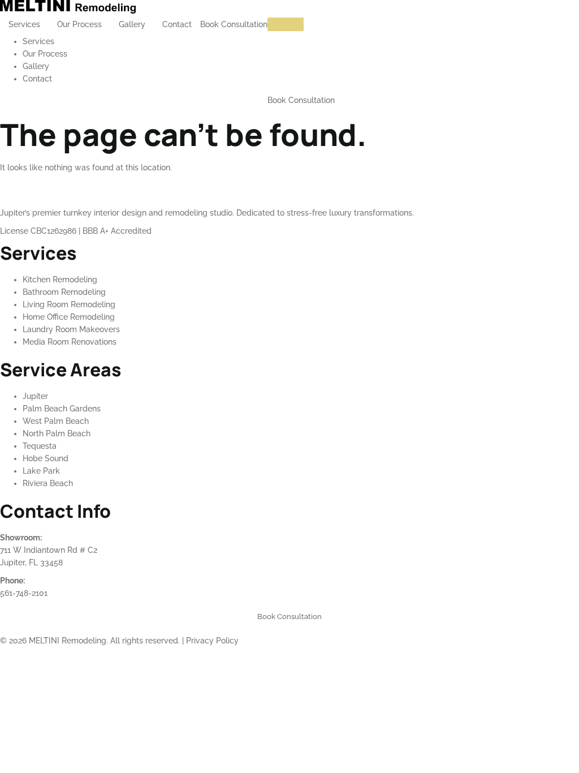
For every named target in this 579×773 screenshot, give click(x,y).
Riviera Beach (48, 483)
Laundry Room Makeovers (71, 329)
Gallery (132, 24)
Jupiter (35, 396)
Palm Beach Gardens (62, 408)
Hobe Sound (45, 458)
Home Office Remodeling (69, 316)
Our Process (79, 24)
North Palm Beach (56, 433)
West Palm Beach (56, 421)
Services (24, 24)
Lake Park (41, 470)
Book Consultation (233, 24)
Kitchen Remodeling (60, 279)
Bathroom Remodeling (64, 292)
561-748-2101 (23, 593)
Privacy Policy (212, 640)
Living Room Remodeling (69, 304)
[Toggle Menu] (285, 24)
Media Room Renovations (69, 341)
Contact (177, 24)
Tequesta (40, 445)
